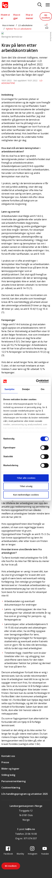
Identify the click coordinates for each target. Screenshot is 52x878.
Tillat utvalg (26, 486)
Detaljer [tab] (26, 389)
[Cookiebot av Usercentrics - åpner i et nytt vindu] (37, 381)
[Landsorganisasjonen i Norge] (5, 5)
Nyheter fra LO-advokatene (18, 28)
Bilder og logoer (10, 768)
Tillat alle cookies (26, 477)
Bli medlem (46, 16)
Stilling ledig (8, 775)
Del (46, 28)
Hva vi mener (8, 25)
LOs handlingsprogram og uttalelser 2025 (24, 793)
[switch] (44, 447)
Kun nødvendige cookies (26, 494)
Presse (5, 762)
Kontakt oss (8, 756)
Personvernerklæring (13, 781)
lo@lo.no (30, 829)
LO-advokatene (25, 25)
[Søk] (40, 5)
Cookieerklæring (10, 787)
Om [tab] (42, 389)
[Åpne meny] (48, 5)
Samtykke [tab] (9, 389)
